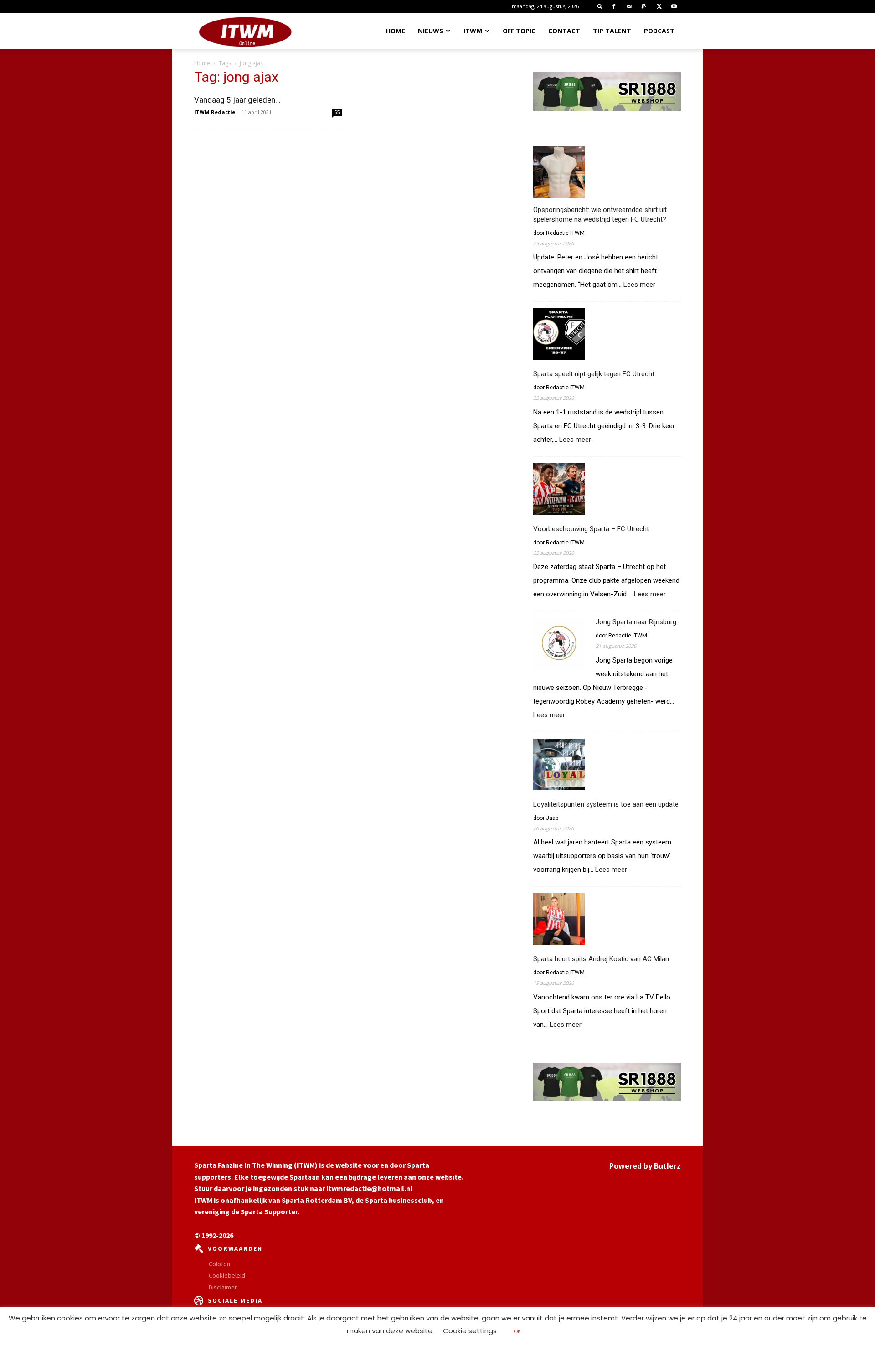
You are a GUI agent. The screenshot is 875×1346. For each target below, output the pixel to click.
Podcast (659, 30)
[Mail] (629, 6)
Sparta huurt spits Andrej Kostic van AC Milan (601, 959)
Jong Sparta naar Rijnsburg (636, 622)
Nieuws (430, 30)
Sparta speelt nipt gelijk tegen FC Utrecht (593, 374)
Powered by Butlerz (645, 1166)
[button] (600, 6)
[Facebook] (614, 6)
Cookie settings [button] (470, 1331)
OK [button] (517, 1331)
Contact (564, 30)
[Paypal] (644, 6)
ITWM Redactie (214, 112)
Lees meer (639, 285)
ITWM (472, 30)
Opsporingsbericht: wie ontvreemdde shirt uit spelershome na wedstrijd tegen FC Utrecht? (600, 214)
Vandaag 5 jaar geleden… (237, 99)
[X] (659, 6)
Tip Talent (612, 30)
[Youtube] (674, 6)
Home (395, 30)
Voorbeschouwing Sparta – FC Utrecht (591, 529)
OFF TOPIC (519, 30)
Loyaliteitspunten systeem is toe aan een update (606, 804)
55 (337, 112)
